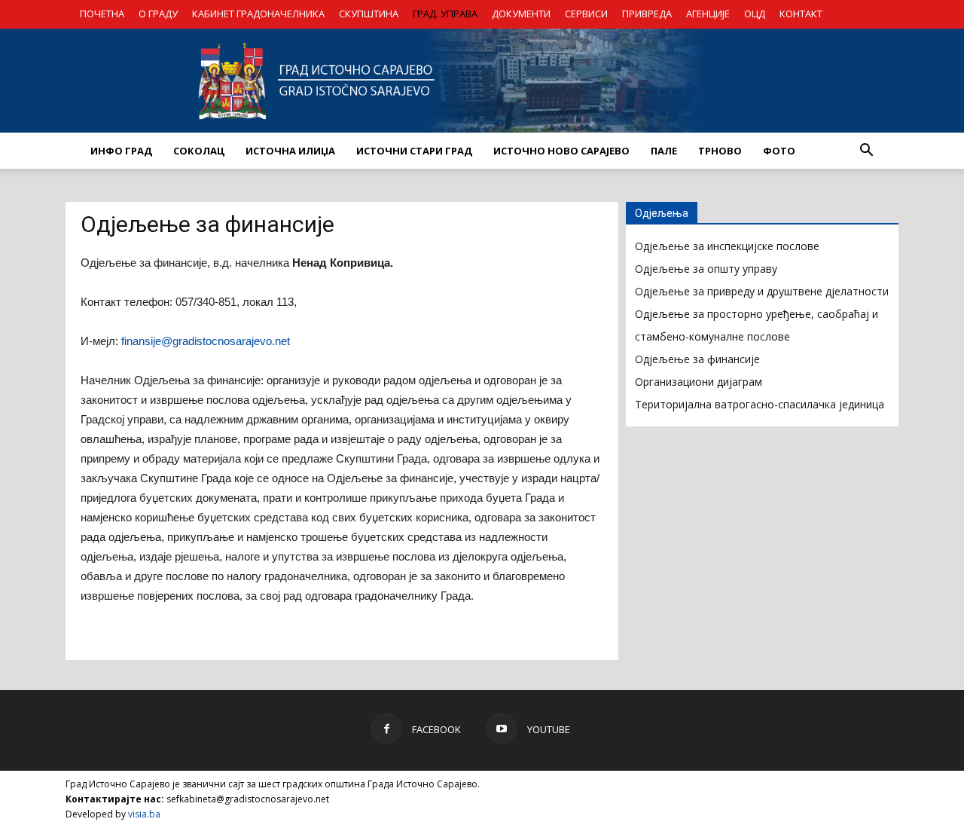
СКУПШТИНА (368, 13)
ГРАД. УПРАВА (445, 13)
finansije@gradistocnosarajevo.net (205, 341)
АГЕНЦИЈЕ (708, 13)
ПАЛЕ (664, 150)
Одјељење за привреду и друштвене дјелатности (762, 291)
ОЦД (754, 13)
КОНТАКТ (800, 13)
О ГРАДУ (158, 13)
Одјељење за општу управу (706, 268)
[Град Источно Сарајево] (482, 81)
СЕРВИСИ (586, 13)
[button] (866, 151)
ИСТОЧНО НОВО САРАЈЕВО (561, 150)
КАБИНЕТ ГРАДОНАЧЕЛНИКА (258, 13)
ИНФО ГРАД (121, 150)
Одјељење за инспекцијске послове (727, 246)
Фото (779, 150)
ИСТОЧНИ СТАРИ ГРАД (414, 150)
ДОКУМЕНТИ (521, 13)
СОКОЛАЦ (198, 150)
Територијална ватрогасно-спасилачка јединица (759, 404)
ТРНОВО (720, 150)
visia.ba (144, 814)
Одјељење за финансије (697, 359)
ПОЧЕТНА (102, 13)
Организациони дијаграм (698, 381)
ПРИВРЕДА (647, 13)
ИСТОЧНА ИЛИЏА (290, 150)
